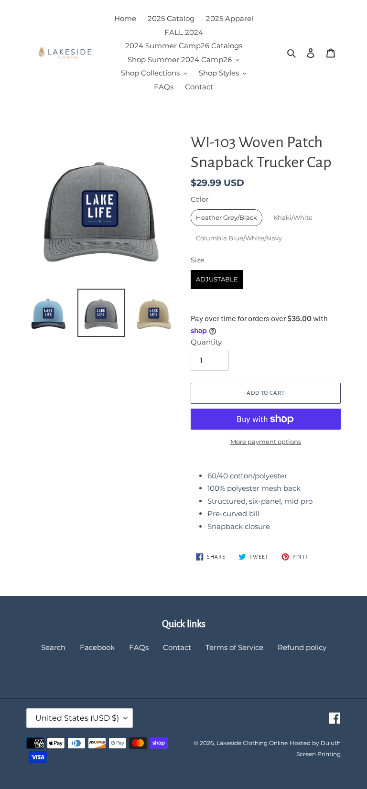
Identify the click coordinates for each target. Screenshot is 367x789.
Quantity (206, 341)
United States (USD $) (77, 718)
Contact (177, 647)
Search (53, 647)
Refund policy (302, 647)
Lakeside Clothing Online (252, 742)
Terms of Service (234, 647)
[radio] (226, 217)
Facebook (97, 647)
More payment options (265, 441)
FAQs (139, 647)
